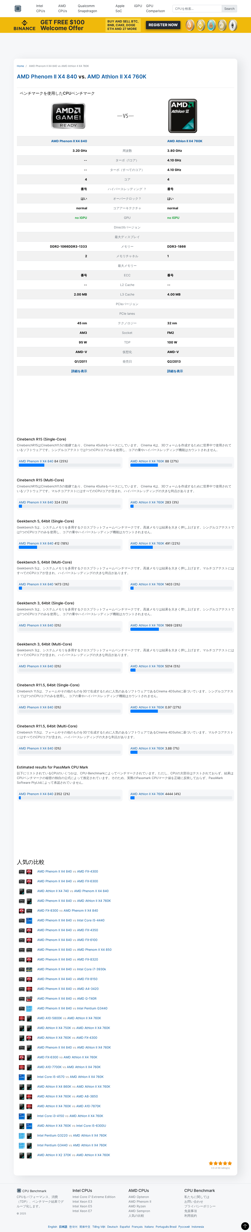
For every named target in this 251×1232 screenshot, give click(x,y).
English (52, 1226)
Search (229, 9)
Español (125, 1226)
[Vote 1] (211, 1163)
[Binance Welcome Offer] (24, 25)
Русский (184, 1226)
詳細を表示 (79, 371)
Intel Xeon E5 (82, 1206)
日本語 (63, 1226)
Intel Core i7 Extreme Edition (94, 1197)
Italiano (149, 1226)
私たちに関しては (196, 1197)
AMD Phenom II (139, 1201)
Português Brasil (166, 1226)
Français (137, 1226)
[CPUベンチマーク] (18, 8)
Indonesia (198, 1226)
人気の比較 (136, 1216)
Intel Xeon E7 (82, 1211)
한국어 (73, 1226)
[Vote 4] (225, 1163)
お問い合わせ (193, 1201)
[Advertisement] (125, 46)
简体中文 (84, 1226)
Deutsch (112, 1226)
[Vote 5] (229, 1163)
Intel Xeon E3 (82, 1201)
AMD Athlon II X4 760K (116, 76)
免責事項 (190, 1211)
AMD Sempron (139, 1211)
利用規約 (190, 1216)
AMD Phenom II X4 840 (47, 76)
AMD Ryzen (137, 1206)
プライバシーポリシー (200, 1206)
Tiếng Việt (98, 1226)
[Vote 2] (215, 1163)
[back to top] (245, 1226)
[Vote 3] (220, 1163)
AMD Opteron (138, 1197)
